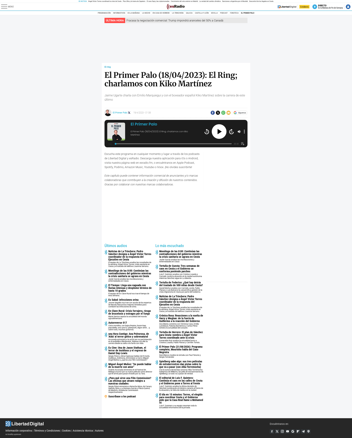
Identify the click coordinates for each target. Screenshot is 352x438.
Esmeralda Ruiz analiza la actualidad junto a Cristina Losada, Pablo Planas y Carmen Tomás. (181, 337)
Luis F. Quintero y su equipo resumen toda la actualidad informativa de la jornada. (181, 401)
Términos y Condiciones (47, 430)
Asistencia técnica (83, 430)
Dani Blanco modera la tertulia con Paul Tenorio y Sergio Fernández (180, 351)
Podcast (224, 13)
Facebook (272, 431)
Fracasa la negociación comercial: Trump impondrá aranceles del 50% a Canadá (175, 20)
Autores (99, 430)
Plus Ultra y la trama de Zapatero (134, 1)
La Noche (146, 13)
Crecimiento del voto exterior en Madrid (184, 1)
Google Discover (293, 431)
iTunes (308, 431)
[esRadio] (175, 6)
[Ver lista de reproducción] (242, 144)
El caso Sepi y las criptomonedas (158, 1)
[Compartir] (213, 113)
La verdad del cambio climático (210, 1)
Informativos (119, 13)
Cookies (66, 430)
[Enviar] (223, 113)
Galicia (189, 13)
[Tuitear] (218, 113)
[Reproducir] (219, 131)
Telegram (303, 431)
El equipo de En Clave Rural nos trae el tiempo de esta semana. (130, 290)
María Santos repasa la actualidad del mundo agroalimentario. (129, 314)
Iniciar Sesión (348, 6)
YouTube (287, 431)
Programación (104, 13)
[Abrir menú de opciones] (244, 131)
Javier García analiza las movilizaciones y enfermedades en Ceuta (129, 275)
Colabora (304, 6)
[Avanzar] (231, 131)
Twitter (277, 431)
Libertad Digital (138, 423)
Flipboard (298, 431)
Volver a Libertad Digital (287, 6)
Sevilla (214, 13)
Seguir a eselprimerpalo (129, 112)
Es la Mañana (134, 13)
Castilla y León (202, 13)
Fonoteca (234, 13)
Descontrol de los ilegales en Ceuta (261, 1)
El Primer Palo (247, 13)
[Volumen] (239, 131)
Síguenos (242, 113)
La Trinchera (178, 13)
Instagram (282, 431)
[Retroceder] (206, 131)
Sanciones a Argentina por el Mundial (235, 1)
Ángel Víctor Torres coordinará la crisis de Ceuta (104, 1)
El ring (108, 67)
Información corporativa (19, 430)
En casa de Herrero (161, 13)
